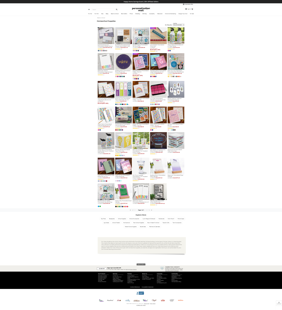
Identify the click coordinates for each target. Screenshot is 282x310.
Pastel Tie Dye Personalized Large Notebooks (122, 176)
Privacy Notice (133, 269)
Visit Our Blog (145, 276)
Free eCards (174, 280)
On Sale (192, 13)
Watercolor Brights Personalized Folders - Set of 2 (141, 99)
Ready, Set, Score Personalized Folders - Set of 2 (141, 124)
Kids (102, 13)
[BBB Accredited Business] (140, 294)
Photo (131, 13)
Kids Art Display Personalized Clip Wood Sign (140, 45)
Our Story (144, 275)
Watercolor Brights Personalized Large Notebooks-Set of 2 (106, 99)
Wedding (137, 13)
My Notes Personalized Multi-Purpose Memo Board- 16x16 (122, 45)
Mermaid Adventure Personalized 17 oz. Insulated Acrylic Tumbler (140, 151)
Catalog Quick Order (118, 281)
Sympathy (152, 13)
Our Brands (159, 276)
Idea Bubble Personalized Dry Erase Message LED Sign (157, 150)
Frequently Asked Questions (131, 281)
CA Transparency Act (162, 282)
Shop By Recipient (102, 276)
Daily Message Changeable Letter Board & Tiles (157, 201)
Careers (159, 279)
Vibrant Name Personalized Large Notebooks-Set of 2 (105, 124)
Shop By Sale (101, 279)
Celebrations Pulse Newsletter (175, 276)
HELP (144, 305)
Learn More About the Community (174, 270)
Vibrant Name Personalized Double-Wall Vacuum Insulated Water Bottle (106, 151)
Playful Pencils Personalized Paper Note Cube (175, 150)
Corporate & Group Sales (148, 278)
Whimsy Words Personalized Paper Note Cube (122, 150)
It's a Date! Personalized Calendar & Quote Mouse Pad (157, 99)
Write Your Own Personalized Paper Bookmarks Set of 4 (122, 99)
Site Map (100, 280)
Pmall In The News (146, 279)
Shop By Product (102, 278)
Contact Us (115, 275)
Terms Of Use (130, 282)
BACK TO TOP (141, 264)
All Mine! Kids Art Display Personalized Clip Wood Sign (105, 201)
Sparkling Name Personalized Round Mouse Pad (122, 71)
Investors (159, 281)
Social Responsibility (161, 278)
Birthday (144, 13)
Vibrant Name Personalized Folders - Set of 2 (157, 124)
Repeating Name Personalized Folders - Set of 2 (140, 71)
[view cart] (192, 9)
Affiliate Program (117, 279)
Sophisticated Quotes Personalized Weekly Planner (105, 45)
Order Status (116, 278)
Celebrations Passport (118, 280)
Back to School (115, 13)
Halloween (160, 13)
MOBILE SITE (139, 305)
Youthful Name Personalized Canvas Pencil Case (122, 124)
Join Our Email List (117, 276)
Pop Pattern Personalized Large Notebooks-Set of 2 (106, 176)
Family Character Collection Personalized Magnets (175, 99)
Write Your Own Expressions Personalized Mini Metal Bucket (176, 71)
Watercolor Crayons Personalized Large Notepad (105, 71)
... (181, 76)
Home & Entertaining (170, 13)
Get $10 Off (102, 268)
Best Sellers (124, 13)
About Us (159, 275)
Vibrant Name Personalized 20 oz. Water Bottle (175, 45)
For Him (97, 13)
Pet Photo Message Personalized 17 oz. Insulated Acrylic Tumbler (140, 177)
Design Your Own (182, 13)
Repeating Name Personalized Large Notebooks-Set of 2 (158, 71)
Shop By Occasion (102, 275)
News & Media (160, 280)
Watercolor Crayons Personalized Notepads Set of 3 (141, 201)
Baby (107, 13)
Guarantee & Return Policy (133, 279)
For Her (90, 13)
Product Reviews (102, 281)
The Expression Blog (176, 281)
